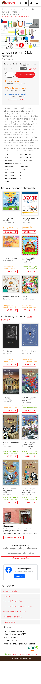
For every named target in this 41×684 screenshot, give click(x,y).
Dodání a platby (10, 591)
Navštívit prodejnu (13, 537)
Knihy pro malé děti (11, 12)
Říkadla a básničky (11, 14)
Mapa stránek (9, 622)
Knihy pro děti (28, 9)
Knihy (15, 9)
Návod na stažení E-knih (14, 612)
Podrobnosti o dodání (16, 100)
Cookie (34, 654)
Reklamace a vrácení (12, 617)
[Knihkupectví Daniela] (8, 2)
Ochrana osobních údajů (21, 654)
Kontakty (7, 596)
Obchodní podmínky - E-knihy (17, 606)
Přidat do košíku (26, 75)
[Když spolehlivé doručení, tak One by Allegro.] (33, 651)
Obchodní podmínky (13, 601)
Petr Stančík (7, 59)
